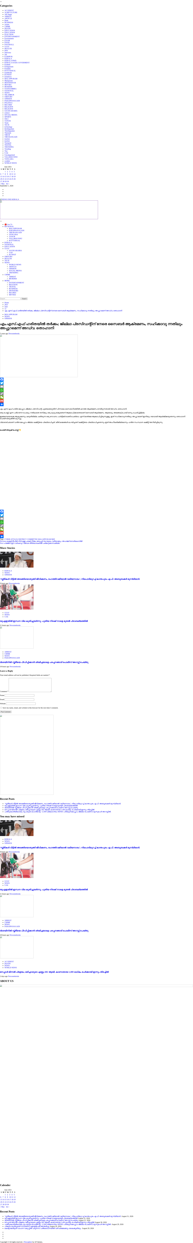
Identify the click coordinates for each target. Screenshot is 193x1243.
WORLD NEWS (10, 163)
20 (1, 179)
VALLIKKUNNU (11, 157)
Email (2, 699)
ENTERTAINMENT (12, 36)
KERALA (8, 59)
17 (10, 176)
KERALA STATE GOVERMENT (17, 63)
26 (15, 179)
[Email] (96, 386)
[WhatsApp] (96, 390)
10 (10, 174)
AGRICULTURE (10, 12)
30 (8, 181)
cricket (6, 24)
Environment (9, 38)
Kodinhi (7, 65)
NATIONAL (9, 91)
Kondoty (7, 69)
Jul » (7, 184)
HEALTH (8, 49)
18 (12, 176)
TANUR (7, 121)
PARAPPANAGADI (12, 101)
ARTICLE (8, 18)
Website (3, 704)
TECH (6, 125)
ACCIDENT (9, 10)
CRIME (7, 26)
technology (8, 127)
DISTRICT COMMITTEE (28, 539)
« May (2, 184)
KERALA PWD (10, 61)
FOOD (6, 42)
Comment (4, 691)
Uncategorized (9, 155)
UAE (6, 153)
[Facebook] (96, 379)
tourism (7, 139)
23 (8, 179)
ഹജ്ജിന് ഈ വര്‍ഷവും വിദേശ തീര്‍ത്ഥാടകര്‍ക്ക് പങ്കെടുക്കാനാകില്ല (30, 543)
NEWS (7, 93)
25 (12, 179)
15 (6, 176)
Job (5, 55)
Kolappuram (8, 67)
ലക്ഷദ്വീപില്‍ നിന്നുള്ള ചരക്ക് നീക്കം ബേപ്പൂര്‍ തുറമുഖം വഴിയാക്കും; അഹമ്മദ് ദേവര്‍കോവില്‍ (41, 541)
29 (6, 181)
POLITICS (8, 103)
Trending (7, 149)
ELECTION (8, 34)
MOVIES (7, 85)
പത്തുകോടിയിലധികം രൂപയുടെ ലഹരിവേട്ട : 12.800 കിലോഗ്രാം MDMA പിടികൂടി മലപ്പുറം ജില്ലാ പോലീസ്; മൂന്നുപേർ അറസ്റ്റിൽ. (57, 812)
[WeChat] (96, 397)
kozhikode (8, 73)
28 (3, 181)
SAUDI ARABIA (10, 111)
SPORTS (7, 117)
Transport (7, 143)
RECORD (8, 105)
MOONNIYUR (10, 83)
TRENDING (9, 147)
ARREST (8, 16)
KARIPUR (8, 57)
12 (15, 174)
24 (10, 179)
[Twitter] (96, 383)
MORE (7, 281)
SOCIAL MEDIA (10, 115)
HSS (6, 51)
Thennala (7, 133)
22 (6, 179)
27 (1, 181)
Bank (6, 20)
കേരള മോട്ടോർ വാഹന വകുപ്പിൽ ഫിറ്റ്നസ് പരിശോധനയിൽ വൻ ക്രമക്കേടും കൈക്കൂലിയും (43, 1228)
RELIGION (8, 107)
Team (6, 123)
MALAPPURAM (10, 79)
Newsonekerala (13, 333)
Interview (7, 53)
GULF (6, 47)
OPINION (8, 99)
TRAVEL (8, 145)
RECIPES (12, 293)
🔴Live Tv (8, 224)
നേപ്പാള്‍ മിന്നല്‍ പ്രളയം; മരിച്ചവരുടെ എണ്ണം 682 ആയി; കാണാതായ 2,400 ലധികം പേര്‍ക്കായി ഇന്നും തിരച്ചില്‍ (49, 810)
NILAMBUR (9, 95)
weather (7, 161)
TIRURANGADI (10, 137)
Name (2, 695)
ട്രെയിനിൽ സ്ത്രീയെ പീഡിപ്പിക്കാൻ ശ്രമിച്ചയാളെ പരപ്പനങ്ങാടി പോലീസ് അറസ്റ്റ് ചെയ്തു (44, 662)
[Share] (96, 404)
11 (12, 174)
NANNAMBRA (10, 89)
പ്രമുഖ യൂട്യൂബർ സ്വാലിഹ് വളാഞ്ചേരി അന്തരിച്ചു (26, 1226)
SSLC (6, 119)
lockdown (8, 77)
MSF (53, 539)
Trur (5, 151)
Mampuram (8, 81)
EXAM (7, 40)
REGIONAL (9, 226)
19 (15, 176)
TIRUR (7, 135)
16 (8, 176)
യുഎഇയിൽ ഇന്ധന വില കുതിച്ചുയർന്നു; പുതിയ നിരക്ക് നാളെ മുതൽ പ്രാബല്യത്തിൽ (44, 621)
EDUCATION (9, 30)
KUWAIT (8, 75)
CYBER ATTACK (11, 539)
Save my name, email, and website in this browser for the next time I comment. (30, 708)
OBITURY (8, 97)
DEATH (7, 28)
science (7, 113)
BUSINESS (8, 22)
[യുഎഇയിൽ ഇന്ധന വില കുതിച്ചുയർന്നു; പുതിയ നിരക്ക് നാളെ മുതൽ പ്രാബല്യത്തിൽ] (17, 609)
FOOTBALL (9, 45)
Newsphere (28, 1242)
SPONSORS (13, 291)
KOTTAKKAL (10, 71)
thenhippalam (9, 129)
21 (3, 179)
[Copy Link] (96, 393)
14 (3, 176)
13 (1, 176)
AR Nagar (8, 14)
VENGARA (9, 159)
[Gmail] (96, 401)
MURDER (8, 87)
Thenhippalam (9, 131)
